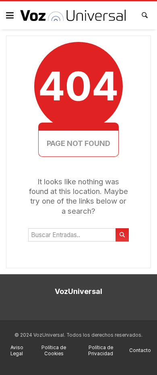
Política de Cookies (53, 350)
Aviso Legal (16, 350)
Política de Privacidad (100, 350)
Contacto (140, 350)
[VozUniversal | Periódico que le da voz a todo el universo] (73, 15)
